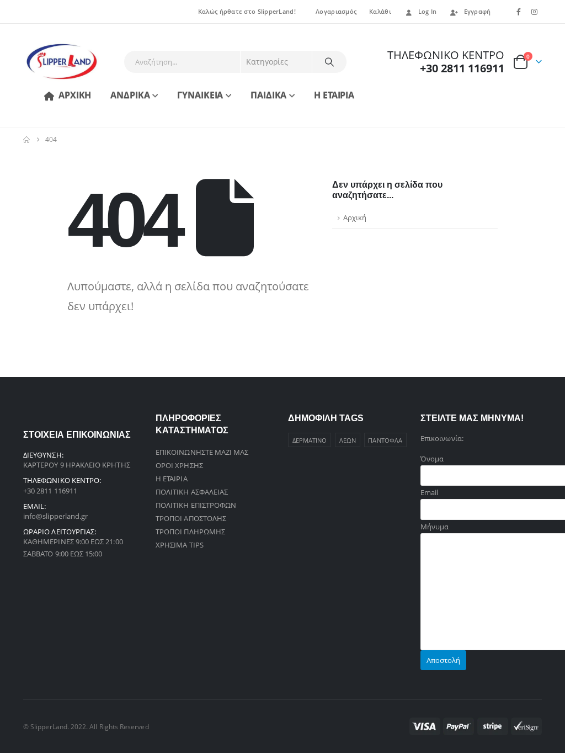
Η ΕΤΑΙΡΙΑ (172, 479)
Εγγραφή (477, 11)
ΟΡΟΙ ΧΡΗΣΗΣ (179, 465)
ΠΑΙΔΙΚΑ (268, 95)
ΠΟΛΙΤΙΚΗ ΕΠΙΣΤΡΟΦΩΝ (196, 505)
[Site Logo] (61, 62)
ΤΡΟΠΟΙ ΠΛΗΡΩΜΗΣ (190, 532)
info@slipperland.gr (55, 516)
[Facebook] (518, 11)
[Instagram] (534, 11)
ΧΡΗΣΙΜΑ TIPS (180, 545)
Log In (427, 11)
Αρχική (74, 95)
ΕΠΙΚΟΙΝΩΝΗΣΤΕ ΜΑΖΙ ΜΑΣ (202, 452)
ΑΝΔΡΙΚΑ (130, 95)
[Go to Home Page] (26, 139)
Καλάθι (380, 11)
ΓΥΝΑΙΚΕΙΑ (200, 95)
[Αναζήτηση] (329, 62)
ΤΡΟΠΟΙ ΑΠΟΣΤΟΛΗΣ (191, 518)
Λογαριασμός (336, 11)
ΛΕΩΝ (347, 440)
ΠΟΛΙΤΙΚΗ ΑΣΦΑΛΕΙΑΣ (192, 492)
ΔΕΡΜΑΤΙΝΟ (309, 440)
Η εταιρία (334, 95)
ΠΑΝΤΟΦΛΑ (385, 440)
